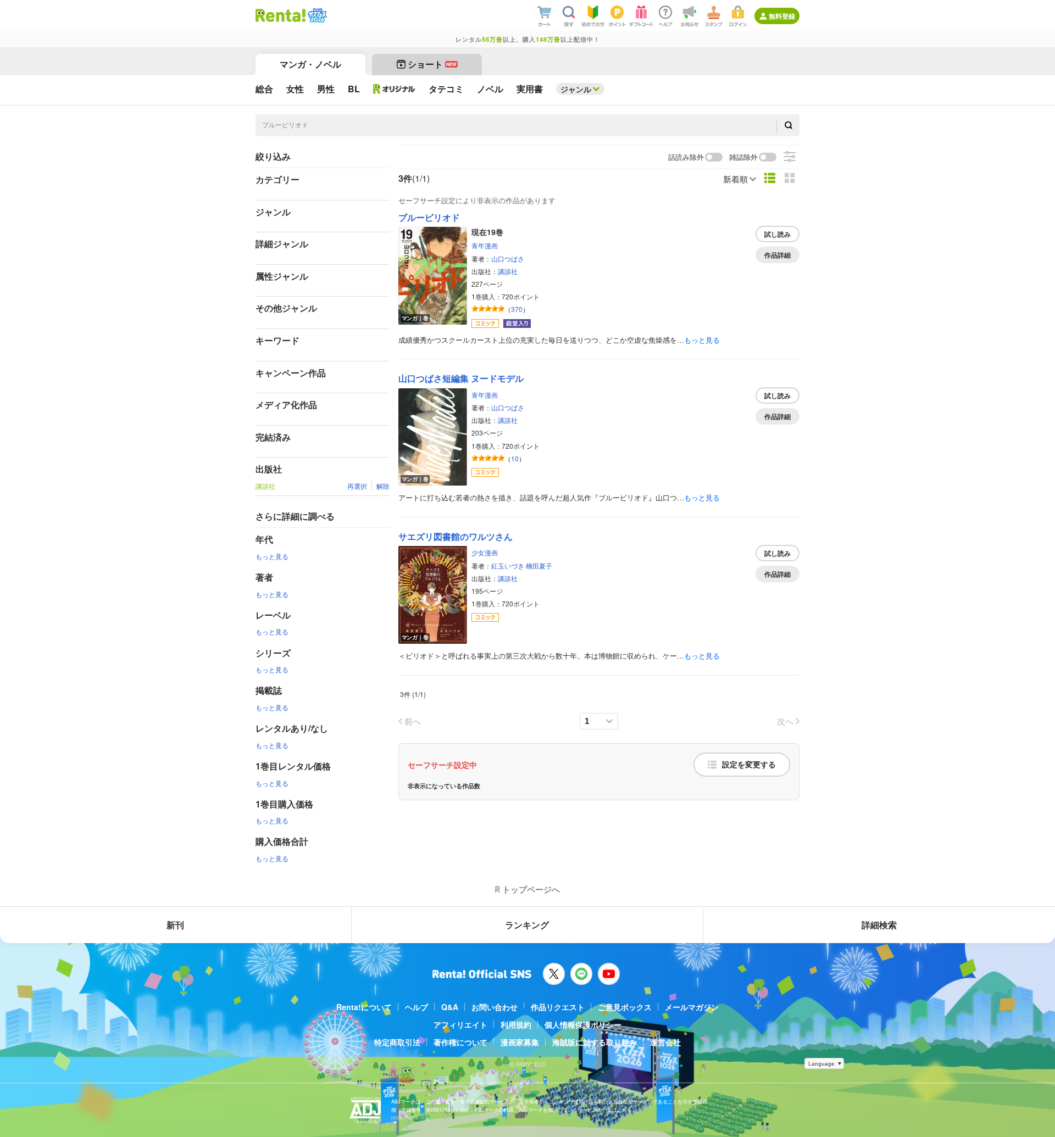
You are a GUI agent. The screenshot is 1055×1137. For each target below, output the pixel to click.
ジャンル (575, 88)
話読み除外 (686, 157)
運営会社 (665, 1041)
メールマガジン (692, 1006)
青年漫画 (484, 245)
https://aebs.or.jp (410, 1117)
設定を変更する (749, 764)
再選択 (357, 486)
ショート (432, 64)
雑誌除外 (743, 157)
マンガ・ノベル (310, 64)
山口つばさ (507, 258)
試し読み (777, 234)
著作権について (460, 1041)
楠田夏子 (539, 565)
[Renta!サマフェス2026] (316, 15)
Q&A (449, 1006)
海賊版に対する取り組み (594, 1041)
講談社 (508, 271)
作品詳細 (777, 255)
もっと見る (272, 556)
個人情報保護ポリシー (583, 1024)
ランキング (527, 924)
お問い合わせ (494, 1006)
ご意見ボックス (625, 1006)
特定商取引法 (397, 1041)
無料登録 (782, 16)
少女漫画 (484, 552)
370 (517, 309)
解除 (383, 486)
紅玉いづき (507, 565)
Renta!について (364, 1006)
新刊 (175, 924)
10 (515, 458)
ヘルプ (416, 1006)
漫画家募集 (520, 1041)
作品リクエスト (558, 1006)
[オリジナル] (394, 89)
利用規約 (516, 1024)
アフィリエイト (460, 1024)
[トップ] (281, 15)
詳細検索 (879, 924)
